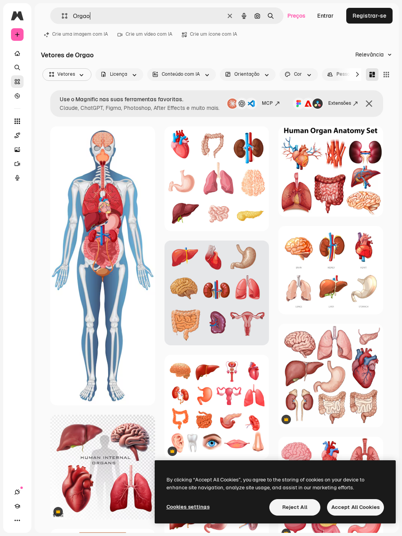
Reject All (294, 507)
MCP (267, 103)
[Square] (386, 74)
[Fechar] (369, 103)
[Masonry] (372, 74)
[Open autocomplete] (61, 16)
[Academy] (17, 506)
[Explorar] (17, 95)
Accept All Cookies (355, 507)
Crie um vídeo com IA (149, 34)
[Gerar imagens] (17, 149)
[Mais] (17, 520)
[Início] (17, 53)
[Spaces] (17, 135)
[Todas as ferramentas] (17, 121)
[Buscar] (17, 67)
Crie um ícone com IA (213, 34)
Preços (296, 15)
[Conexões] (17, 492)
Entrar (325, 15)
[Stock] (17, 81)
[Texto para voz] (17, 177)
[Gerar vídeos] (17, 163)
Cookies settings (188, 506)
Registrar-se (369, 15)
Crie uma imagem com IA (80, 34)
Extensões (339, 103)
